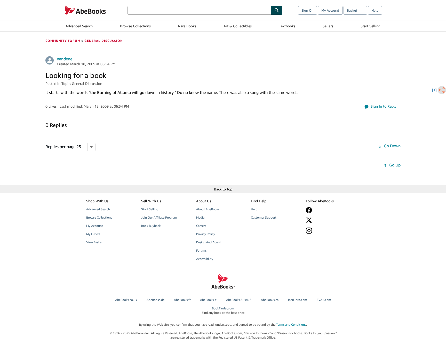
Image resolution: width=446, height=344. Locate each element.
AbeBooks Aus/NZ (238, 300)
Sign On (307, 10)
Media (200, 217)
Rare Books (187, 26)
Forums (201, 250)
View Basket (94, 242)
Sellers (328, 26)
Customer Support (263, 217)
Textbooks (287, 26)
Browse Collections (135, 26)
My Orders (93, 234)
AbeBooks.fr (182, 300)
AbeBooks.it (208, 300)
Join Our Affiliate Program (159, 217)
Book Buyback (151, 226)
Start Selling (370, 26)
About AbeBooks (207, 209)
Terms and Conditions (291, 324)
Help (375, 10)
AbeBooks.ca (269, 300)
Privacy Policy (205, 234)
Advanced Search (79, 26)
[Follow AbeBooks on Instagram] (329, 230)
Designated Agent (208, 242)
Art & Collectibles (238, 26)
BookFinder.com (223, 310)
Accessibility (204, 259)
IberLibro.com (297, 300)
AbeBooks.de (155, 300)
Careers (201, 226)
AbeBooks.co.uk (126, 300)
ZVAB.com (324, 300)
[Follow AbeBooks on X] (329, 220)
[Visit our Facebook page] (329, 210)
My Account (330, 10)
